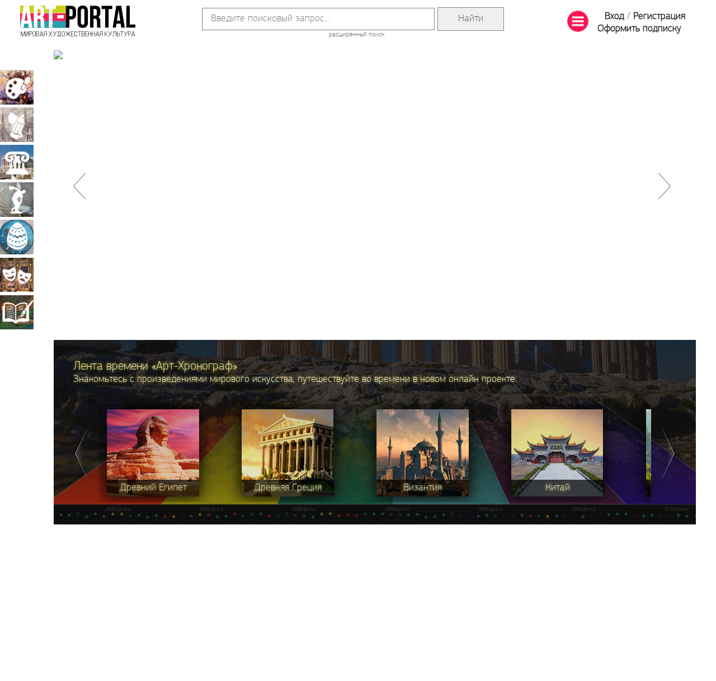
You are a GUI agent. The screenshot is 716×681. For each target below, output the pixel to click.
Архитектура (17, 162)
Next (668, 453)
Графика (17, 124)
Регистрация (659, 17)
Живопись (17, 87)
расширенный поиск (356, 34)
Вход (614, 17)
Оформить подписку (639, 29)
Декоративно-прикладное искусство (17, 237)
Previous (81, 453)
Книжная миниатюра (17, 312)
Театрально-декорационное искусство (17, 274)
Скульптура (17, 199)
